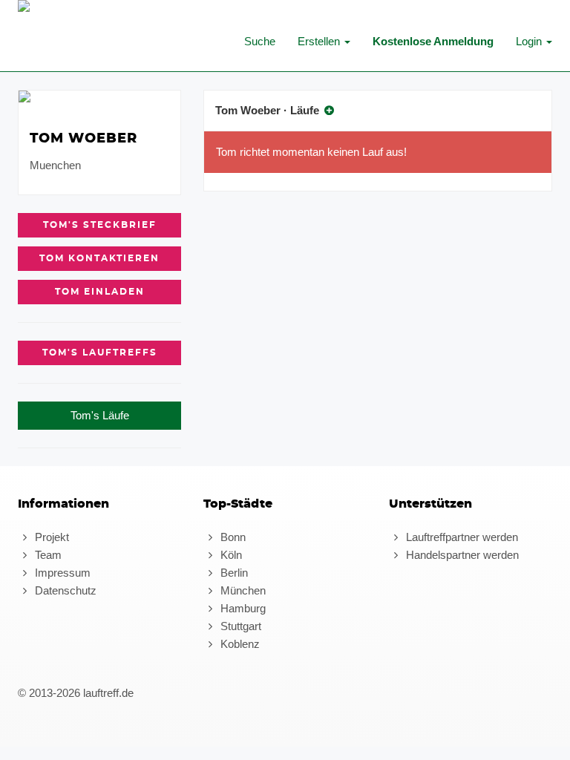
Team (47, 554)
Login (530, 41)
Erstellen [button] (320, 41)
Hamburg (241, 608)
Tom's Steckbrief (100, 224)
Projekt (50, 537)
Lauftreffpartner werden (460, 537)
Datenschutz (64, 590)
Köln (229, 554)
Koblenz (238, 644)
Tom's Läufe (100, 415)
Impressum (61, 572)
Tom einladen (100, 291)
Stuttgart (239, 626)
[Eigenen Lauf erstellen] (329, 110)
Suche (259, 41)
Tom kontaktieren (99, 258)
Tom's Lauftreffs (99, 352)
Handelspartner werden (461, 554)
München (241, 590)
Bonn (231, 537)
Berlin (232, 572)
